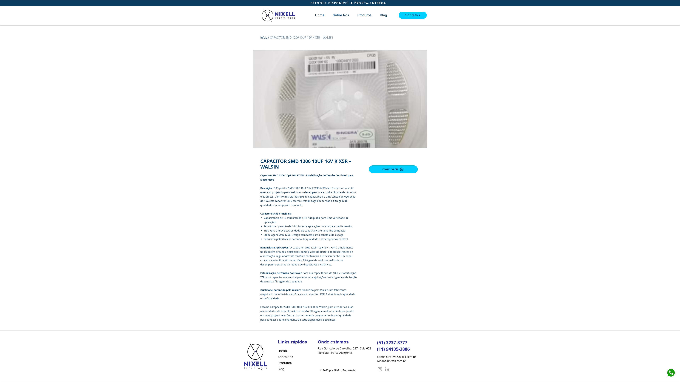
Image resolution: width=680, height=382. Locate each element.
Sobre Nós (285, 357)
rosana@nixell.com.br (391, 361)
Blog (281, 369)
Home (282, 351)
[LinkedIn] (387, 369)
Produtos (285, 363)
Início (263, 37)
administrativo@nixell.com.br (396, 357)
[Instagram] (380, 369)
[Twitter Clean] (404, 337)
